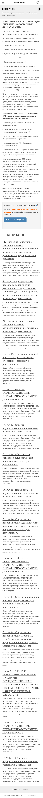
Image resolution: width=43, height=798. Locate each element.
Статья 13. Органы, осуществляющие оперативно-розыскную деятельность (20, 428)
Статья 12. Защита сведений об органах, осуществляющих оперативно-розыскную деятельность (20, 359)
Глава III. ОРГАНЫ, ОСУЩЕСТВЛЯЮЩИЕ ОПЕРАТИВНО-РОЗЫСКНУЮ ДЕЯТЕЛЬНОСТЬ (20, 394)
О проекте (16, 789)
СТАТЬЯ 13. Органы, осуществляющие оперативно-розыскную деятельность (20, 761)
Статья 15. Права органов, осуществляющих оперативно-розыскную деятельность (20, 493)
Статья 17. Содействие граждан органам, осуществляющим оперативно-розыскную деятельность (21, 602)
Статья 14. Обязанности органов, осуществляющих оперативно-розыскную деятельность (18, 459)
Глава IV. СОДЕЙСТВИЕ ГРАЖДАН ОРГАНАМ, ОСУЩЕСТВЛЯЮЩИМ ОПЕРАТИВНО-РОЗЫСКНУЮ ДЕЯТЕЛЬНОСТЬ (20, 564)
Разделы (25, 789)
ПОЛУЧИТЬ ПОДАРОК (15, 220)
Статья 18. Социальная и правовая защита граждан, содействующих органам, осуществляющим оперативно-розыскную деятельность (20, 638)
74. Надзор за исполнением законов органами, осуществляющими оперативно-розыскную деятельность (21, 326)
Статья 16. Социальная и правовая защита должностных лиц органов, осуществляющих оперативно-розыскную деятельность (21, 525)
